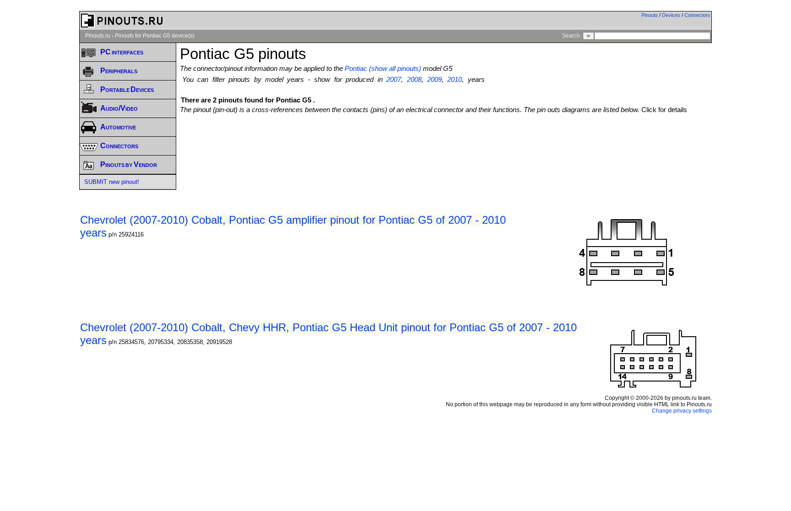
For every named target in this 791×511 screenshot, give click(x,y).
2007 (393, 79)
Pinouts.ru (97, 35)
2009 (434, 79)
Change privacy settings (682, 411)
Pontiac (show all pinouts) (383, 68)
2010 (454, 79)
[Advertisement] (445, 138)
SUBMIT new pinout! (111, 181)
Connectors (697, 15)
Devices (671, 15)
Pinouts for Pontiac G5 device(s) (155, 35)
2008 (414, 79)
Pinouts (649, 15)
